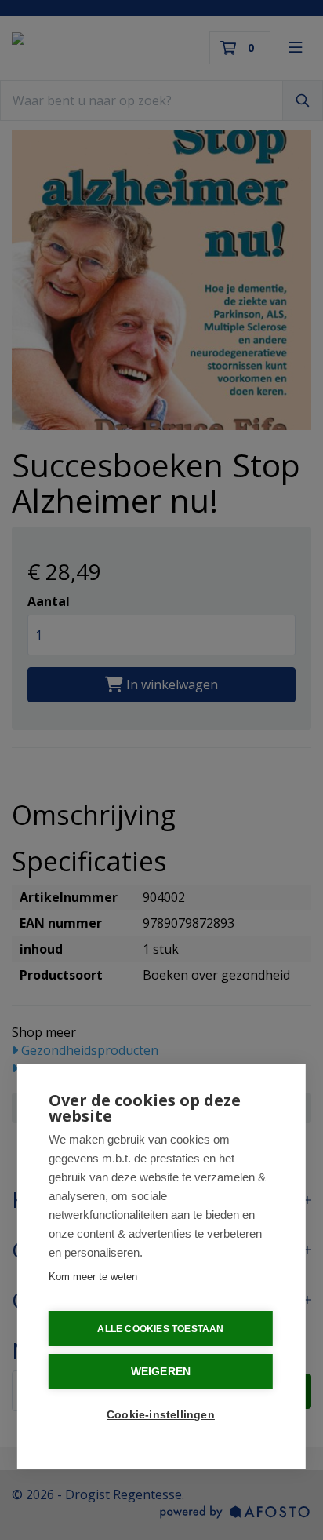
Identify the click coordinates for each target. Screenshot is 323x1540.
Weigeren (161, 1372)
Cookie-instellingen (161, 1415)
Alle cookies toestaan (160, 1328)
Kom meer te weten (93, 1277)
